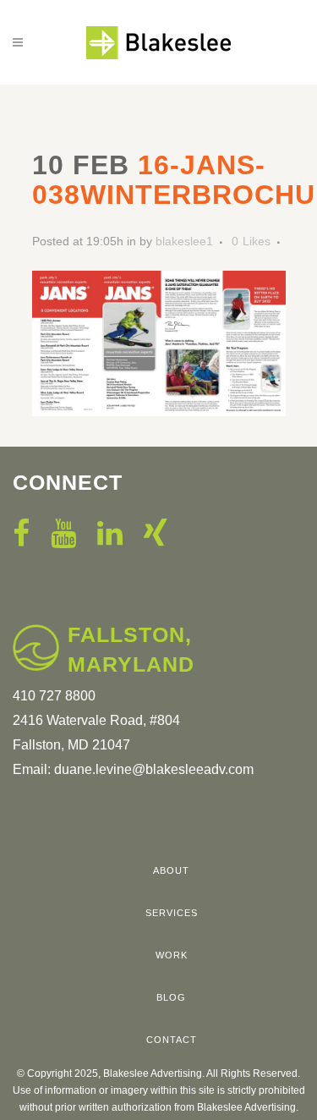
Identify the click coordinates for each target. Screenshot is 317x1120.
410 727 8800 (54, 696)
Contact (171, 1040)
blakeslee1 (184, 241)
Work (172, 955)
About (171, 870)
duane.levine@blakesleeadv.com (154, 769)
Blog (171, 997)
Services (171, 913)
